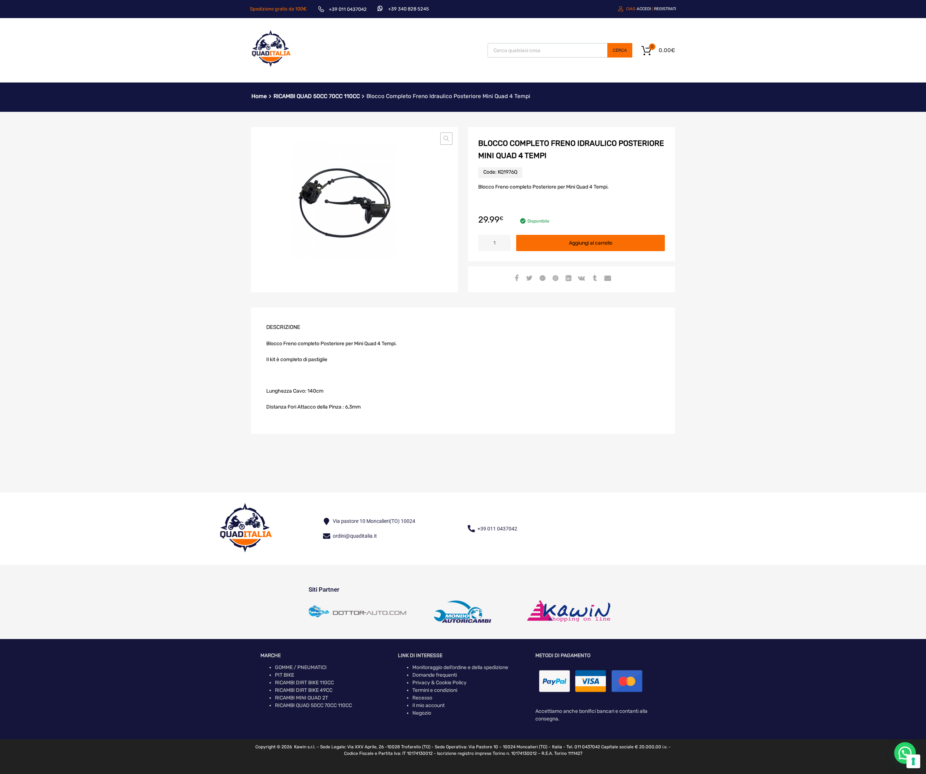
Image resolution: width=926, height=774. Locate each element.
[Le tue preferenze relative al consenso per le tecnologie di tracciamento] (913, 761)
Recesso (422, 698)
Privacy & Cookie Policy (439, 683)
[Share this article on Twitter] (528, 278)
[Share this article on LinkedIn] (567, 278)
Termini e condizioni (434, 690)
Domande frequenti (434, 675)
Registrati (665, 9)
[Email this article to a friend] (606, 278)
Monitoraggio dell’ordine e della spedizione (460, 667)
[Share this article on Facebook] (515, 278)
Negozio (421, 713)
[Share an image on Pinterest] (554, 278)
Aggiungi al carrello (590, 243)
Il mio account (428, 705)
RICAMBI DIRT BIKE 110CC (304, 683)
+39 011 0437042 (348, 9)
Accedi (644, 9)
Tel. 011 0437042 (583, 746)
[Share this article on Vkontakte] (580, 278)
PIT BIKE (284, 675)
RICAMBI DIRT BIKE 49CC (303, 690)
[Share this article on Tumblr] (593, 278)
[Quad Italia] (271, 68)
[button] (446, 138)
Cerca (620, 50)
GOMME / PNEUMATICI (301, 667)
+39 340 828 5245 (408, 9)
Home (259, 96)
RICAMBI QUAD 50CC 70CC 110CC (316, 96)
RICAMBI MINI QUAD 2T (301, 698)
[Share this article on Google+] (541, 278)
